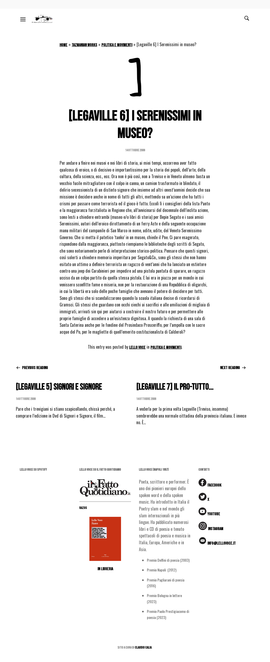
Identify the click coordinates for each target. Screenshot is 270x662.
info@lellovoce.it (222, 543)
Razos (83, 508)
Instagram (215, 528)
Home (64, 45)
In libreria (105, 568)
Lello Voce (137, 347)
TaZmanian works (84, 45)
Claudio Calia (143, 647)
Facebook (214, 485)
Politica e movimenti (117, 45)
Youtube (214, 514)
